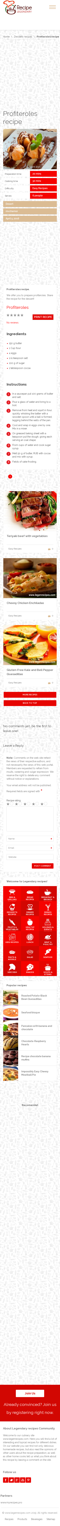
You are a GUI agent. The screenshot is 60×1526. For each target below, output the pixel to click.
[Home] (21, 7)
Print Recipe (43, 317)
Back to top (30, 703)
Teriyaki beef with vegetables (27, 536)
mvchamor (12, 211)
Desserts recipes (23, 36)
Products (22, 1519)
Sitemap (50, 1519)
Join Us (30, 1393)
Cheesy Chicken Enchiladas (25, 603)
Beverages (36, 1519)
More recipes (30, 695)
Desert (9, 204)
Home (6, 36)
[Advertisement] (30, 75)
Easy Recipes (40, 188)
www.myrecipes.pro (11, 1502)
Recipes (9, 1519)
